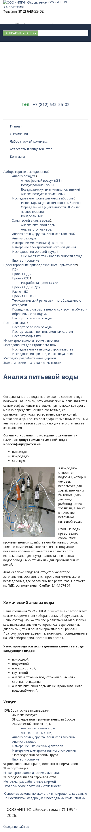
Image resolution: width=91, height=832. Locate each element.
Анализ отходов (24, 238)
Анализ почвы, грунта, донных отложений (44, 234)
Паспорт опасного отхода (32, 318)
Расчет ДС (20, 291)
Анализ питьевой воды (38, 225)
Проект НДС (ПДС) (26, 287)
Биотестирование (25, 260)
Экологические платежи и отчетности (32, 362)
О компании (19, 134)
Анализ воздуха (24, 176)
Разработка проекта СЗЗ (40, 283)
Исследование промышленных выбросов (43, 198)
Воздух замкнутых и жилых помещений (50, 189)
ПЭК (15, 269)
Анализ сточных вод (36, 229)
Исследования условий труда (34, 251)
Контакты (17, 156)
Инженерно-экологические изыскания (32, 340)
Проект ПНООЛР (24, 296)
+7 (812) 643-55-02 (51, 104)
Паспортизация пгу (26, 336)
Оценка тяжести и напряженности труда (51, 256)
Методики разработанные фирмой (29, 358)
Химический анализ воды (31, 220)
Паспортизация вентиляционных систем (42, 331)
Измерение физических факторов (37, 243)
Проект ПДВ (21, 274)
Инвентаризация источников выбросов (51, 203)
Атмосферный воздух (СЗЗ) (41, 180)
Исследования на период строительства (43, 349)
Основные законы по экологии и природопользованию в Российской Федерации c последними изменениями (45, 795)
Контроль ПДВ (32, 216)
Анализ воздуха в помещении (43, 194)
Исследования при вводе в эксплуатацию (43, 354)
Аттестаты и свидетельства (31, 149)
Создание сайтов (16, 826)
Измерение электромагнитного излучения (44, 247)
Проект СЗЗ (21, 278)
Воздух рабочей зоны (37, 185)
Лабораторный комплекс (28, 141)
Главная (16, 126)
